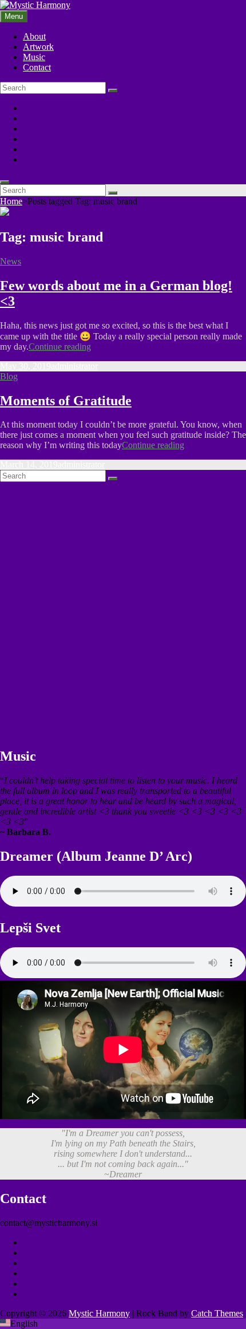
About (34, 36)
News (10, 261)
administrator (74, 366)
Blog (9, 376)
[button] (123, 1324)
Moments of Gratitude (66, 400)
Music (34, 57)
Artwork (38, 47)
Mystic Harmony (99, 1313)
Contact (37, 67)
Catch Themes (217, 1313)
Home (11, 201)
